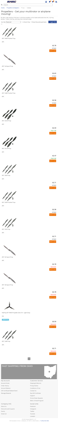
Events (3, 411)
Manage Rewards (6, 393)
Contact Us (33, 391)
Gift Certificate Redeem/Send (9, 391)
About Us (3, 406)
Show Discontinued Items (39, 22)
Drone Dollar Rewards (36, 398)
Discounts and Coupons (8, 409)
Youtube (32, 414)
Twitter (32, 411)
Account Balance (5, 388)
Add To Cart (53, 50)
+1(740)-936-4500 (44, 420)
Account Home (5, 383)
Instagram (33, 409)
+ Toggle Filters (52, 22)
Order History (5, 386)
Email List (3, 414)
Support (32, 395)
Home (3, 8)
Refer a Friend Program (36, 400)
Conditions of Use (35, 388)
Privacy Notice (34, 386)
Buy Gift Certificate (35, 393)
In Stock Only (27, 22)
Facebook (33, 406)
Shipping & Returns (35, 383)
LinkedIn (32, 416)
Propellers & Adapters (13, 8)
